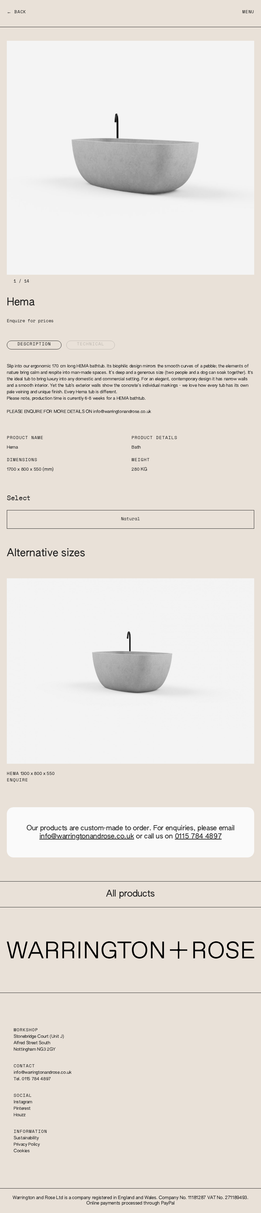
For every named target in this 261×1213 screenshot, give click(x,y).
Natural (130, 519)
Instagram (23, 1102)
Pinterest (22, 1108)
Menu (248, 12)
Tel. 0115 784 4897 (32, 1079)
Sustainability (26, 1138)
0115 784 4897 (198, 836)
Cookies (22, 1151)
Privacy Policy (26, 1144)
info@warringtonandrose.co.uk (122, 412)
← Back (16, 12)
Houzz (19, 1115)
